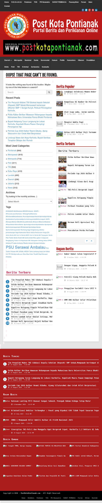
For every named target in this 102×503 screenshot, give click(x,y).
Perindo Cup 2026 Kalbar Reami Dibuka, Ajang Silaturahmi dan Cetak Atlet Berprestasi (52, 385)
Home (6, 2)
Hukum (54, 60)
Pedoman (27, 2)
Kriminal (25, 67)
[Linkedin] (96, 10)
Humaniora (71, 60)
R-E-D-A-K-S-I (16, 2)
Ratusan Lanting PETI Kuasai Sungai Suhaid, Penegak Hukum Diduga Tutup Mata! (51, 401)
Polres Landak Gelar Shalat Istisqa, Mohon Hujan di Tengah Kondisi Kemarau (50, 317)
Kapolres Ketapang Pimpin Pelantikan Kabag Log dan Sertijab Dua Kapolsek (49, 307)
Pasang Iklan (74, 2)
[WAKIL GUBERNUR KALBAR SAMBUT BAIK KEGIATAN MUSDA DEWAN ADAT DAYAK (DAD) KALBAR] (17, 469)
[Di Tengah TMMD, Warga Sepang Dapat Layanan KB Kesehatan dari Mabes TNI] (17, 449)
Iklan (90, 2)
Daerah (7, 60)
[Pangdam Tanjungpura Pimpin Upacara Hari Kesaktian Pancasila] (51, 459)
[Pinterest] (93, 10)
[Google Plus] (89, 10)
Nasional (28, 60)
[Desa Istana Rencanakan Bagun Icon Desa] (17, 459)
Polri (13, 67)
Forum (83, 2)
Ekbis (6, 67)
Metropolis (18, 60)
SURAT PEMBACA (59, 2)
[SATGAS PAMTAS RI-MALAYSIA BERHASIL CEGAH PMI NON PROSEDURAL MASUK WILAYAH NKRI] (51, 449)
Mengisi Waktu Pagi (73, 122)
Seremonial (45, 60)
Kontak (7, 6)
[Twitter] (86, 10)
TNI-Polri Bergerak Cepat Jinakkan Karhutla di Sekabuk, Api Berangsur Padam (50, 303)
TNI (18, 67)
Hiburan (81, 60)
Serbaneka (35, 67)
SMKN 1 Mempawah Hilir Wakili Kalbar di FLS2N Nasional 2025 (42, 420)
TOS (35, 2)
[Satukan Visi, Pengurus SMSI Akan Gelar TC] (84, 469)
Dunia (36, 60)
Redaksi (31, 498)
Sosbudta (45, 67)
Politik (62, 60)
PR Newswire (45, 2)
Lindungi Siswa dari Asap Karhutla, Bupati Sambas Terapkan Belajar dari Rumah (51, 298)
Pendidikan (90, 60)
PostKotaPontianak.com (30, 493)
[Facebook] (83, 10)
